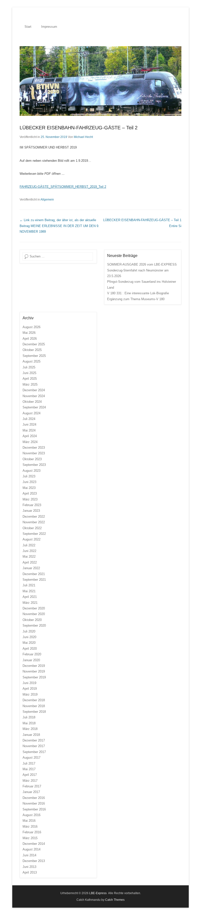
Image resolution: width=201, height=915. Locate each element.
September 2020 (34, 625)
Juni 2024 (29, 424)
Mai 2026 (29, 333)
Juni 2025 (29, 373)
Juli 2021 (29, 585)
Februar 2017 (32, 786)
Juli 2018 (29, 717)
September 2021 (34, 579)
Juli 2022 (29, 545)
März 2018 (30, 729)
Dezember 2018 (34, 700)
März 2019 (30, 694)
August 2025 (31, 361)
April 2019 (30, 688)
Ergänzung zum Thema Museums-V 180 (135, 299)
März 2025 (30, 384)
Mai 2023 (29, 488)
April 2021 (30, 597)
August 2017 (31, 757)
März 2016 (30, 826)
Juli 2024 (29, 419)
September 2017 (34, 752)
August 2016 (31, 815)
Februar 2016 (32, 832)
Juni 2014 (29, 855)
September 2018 (34, 711)
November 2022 (34, 522)
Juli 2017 (29, 763)
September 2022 (34, 534)
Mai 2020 (29, 643)
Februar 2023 (32, 505)
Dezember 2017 (34, 740)
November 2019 (34, 671)
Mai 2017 (29, 769)
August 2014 (31, 849)
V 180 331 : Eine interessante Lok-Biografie (138, 293)
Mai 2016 (29, 820)
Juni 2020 (29, 637)
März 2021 (30, 603)
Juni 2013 (29, 867)
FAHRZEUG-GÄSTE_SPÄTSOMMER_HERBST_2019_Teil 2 (63, 186)
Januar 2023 (31, 510)
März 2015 (30, 838)
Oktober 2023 (32, 459)
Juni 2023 (29, 482)
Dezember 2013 (34, 861)
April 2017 (30, 775)
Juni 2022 (29, 551)
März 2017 (30, 780)
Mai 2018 (29, 723)
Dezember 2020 (34, 608)
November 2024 (34, 396)
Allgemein (47, 199)
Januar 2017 (31, 792)
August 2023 (31, 470)
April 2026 (30, 338)
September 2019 (34, 677)
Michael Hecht (83, 137)
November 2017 (34, 746)
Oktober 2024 (32, 402)
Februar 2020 (32, 654)
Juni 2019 (29, 683)
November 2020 (34, 614)
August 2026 (31, 327)
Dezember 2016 (34, 798)
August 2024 (31, 413)
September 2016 (34, 809)
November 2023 (34, 453)
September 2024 (34, 407)
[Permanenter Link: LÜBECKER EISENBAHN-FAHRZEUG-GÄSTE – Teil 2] (100, 81)
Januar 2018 (31, 735)
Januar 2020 (31, 660)
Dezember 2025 (34, 344)
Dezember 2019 (34, 666)
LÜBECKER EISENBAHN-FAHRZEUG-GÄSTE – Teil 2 (79, 127)
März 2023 (30, 499)
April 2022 (30, 562)
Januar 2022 (31, 568)
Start (28, 26)
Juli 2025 (29, 367)
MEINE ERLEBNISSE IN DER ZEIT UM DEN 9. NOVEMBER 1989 (59, 225)
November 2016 (34, 803)
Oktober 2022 (32, 528)
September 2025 (34, 356)
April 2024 (30, 436)
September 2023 (34, 465)
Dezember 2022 (34, 516)
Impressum (49, 26)
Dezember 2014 (34, 844)
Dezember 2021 (34, 574)
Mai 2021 (29, 591)
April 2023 (30, 493)
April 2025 (30, 378)
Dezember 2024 (34, 390)
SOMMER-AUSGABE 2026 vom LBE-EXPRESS (142, 264)
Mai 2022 (29, 556)
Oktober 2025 (32, 350)
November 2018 (34, 706)
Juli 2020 (29, 631)
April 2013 (30, 872)
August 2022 (31, 539)
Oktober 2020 (32, 620)
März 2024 (30, 442)
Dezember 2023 (34, 447)
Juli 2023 (29, 476)
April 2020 (30, 648)
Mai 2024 (29, 430)
